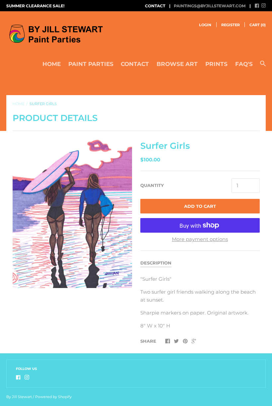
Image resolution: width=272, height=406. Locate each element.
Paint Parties (90, 64)
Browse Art (177, 64)
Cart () (257, 25)
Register (230, 25)
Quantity (152, 185)
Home (51, 64)
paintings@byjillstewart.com (209, 5)
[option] (72, 213)
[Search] (263, 66)
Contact (135, 64)
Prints (216, 64)
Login (205, 25)
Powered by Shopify (53, 396)
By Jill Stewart (19, 396)
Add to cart (200, 206)
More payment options (200, 239)
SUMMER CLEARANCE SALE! (35, 5)
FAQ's (244, 64)
